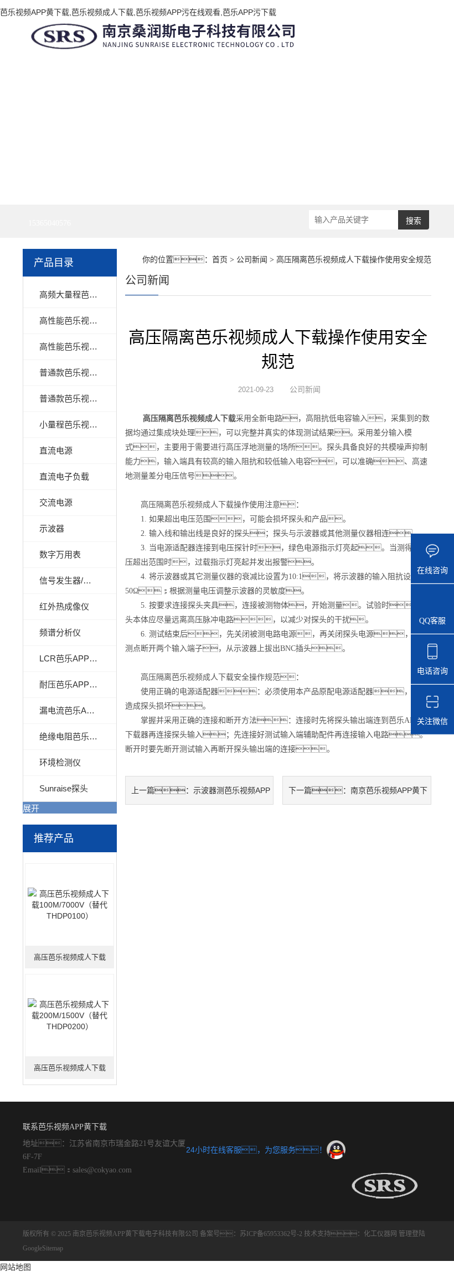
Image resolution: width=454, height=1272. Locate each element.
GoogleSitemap (43, 1248)
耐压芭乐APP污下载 (76, 684)
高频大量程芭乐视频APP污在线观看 (105, 294)
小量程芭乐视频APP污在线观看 (97, 424)
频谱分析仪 (60, 632)
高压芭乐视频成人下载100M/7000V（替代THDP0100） (70, 960)
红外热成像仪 (64, 606)
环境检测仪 (60, 762)
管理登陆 (412, 1234)
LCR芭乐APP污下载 (76, 658)
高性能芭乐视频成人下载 (85, 320)
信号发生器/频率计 (73, 580)
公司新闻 (251, 260)
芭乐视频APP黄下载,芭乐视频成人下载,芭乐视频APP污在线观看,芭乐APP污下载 (138, 12)
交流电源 (56, 502)
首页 (220, 260)
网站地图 (15, 1267)
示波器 (51, 528)
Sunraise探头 (63, 788)
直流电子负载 (64, 476)
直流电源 (56, 450)
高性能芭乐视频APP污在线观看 (97, 346)
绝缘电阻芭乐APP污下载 (85, 736)
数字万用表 (60, 554)
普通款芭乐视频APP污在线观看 (97, 398)
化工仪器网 (380, 1234)
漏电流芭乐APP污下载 (80, 710)
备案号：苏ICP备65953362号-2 (251, 1234)
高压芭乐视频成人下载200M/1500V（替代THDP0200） (70, 1071)
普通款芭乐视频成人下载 (85, 372)
